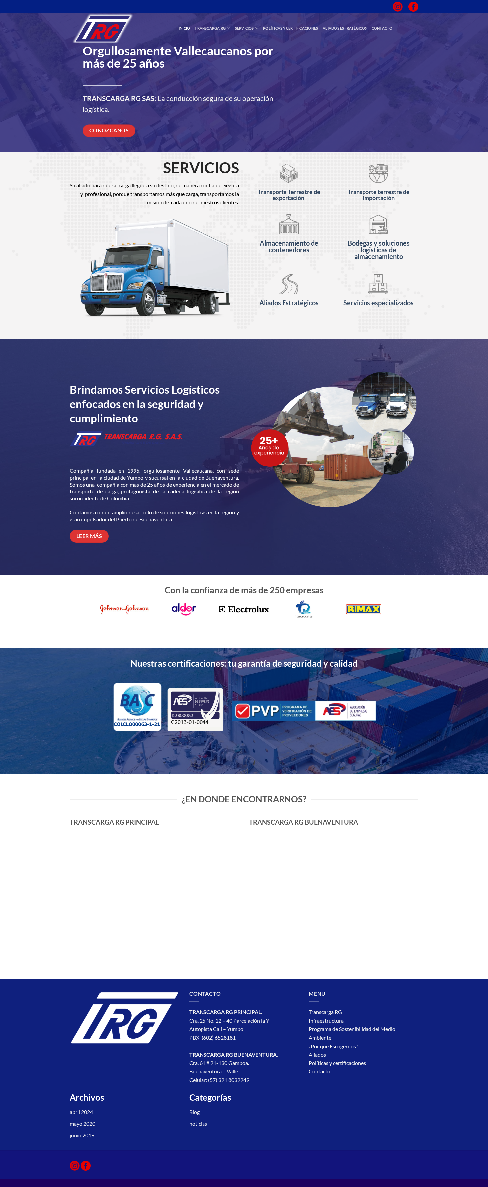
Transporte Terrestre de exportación (289, 194)
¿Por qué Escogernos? (334, 1046)
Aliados (317, 1054)
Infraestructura (327, 1020)
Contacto (382, 28)
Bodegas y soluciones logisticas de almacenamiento (379, 249)
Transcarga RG (210, 28)
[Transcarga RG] (119, 28)
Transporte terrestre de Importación (379, 194)
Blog (194, 1112)
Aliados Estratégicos (289, 303)
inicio (184, 28)
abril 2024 (81, 1112)
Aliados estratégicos (345, 28)
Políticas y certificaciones (337, 1063)
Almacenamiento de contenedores (289, 246)
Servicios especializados (378, 303)
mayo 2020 (82, 1123)
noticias (198, 1123)
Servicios (244, 28)
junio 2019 (82, 1135)
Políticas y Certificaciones (290, 28)
